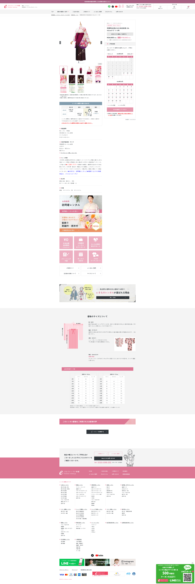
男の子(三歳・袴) (65, 487)
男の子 (108, 487)
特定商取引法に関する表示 (86, 569)
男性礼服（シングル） (81, 528)
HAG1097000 (133, 119)
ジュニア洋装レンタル (96, 509)
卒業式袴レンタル (95, 485)
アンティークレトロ (80, 487)
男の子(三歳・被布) (65, 489)
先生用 (92, 496)
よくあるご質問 (93, 474)
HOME (90, 471)
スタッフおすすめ (65, 499)
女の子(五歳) (64, 496)
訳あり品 (63, 503)
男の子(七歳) (64, 492)
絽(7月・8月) (125, 494)
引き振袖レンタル (65, 539)
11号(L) (93, 528)
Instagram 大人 (119, 6)
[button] (192, 563)
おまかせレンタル (65, 531)
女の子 (108, 489)
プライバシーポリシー (64, 569)
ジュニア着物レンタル (81, 509)
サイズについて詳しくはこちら (69, 153)
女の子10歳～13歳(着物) (81, 518)
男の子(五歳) (64, 490)
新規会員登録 (126, 474)
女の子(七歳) (64, 498)
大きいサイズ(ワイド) (81, 496)
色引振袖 (63, 541)
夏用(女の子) (109, 492)
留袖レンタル (64, 522)
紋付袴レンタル (125, 509)
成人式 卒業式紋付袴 (127, 511)
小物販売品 (79, 539)
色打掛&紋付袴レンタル (112, 522)
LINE (109, 6)
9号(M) (92, 530)
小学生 (92, 498)
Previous (60, 42)
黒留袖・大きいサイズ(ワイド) (66, 529)
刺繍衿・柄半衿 (79, 545)
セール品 (78, 550)
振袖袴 (92, 503)
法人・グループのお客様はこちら (130, 6)
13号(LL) (93, 532)
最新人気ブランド (65, 501)
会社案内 (125, 471)
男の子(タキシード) (95, 511)
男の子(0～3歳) (110, 511)
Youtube (116, 6)
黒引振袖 (63, 543)
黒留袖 (62, 526)
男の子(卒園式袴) (80, 511)
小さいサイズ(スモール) (81, 490)
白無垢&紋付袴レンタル (128, 522)
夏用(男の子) (109, 490)
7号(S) (92, 526)
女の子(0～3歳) (110, 513)
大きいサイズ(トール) (81, 492)
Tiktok (113, 6)
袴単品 (92, 505)
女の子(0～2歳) (64, 513)
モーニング (78, 524)
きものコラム (104, 474)
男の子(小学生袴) (80, 513)
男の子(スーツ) (94, 513)
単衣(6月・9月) (125, 490)
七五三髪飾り (79, 541)
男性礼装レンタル (80, 522)
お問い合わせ (115, 474)
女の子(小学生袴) (80, 517)
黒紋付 (123, 513)
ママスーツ (93, 524)
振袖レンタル (79, 485)
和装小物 (78, 547)
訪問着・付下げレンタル (128, 485)
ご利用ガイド (115, 471)
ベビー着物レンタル (66, 509)
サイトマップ (74, 569)
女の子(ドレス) (94, 515)
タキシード (78, 526)
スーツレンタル (95, 522)
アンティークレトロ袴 (96, 494)
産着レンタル (110, 485)
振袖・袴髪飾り (79, 543)
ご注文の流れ (104, 471)
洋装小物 (78, 548)
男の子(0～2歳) (64, 511)
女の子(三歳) (64, 494)
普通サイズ (78, 489)
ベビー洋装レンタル (111, 509)
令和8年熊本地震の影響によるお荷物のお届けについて (97, 1)
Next (101, 42)
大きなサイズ (125, 489)
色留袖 (62, 533)
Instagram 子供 (123, 6)
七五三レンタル (65, 485)
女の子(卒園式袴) (80, 515)
